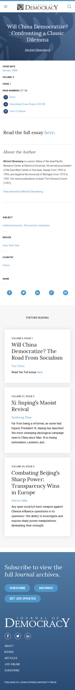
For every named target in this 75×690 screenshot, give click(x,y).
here (49, 132)
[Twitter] (18, 636)
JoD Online (12, 664)
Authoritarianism (12, 225)
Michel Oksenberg (37, 50)
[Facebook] (8, 636)
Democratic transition (37, 225)
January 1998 (10, 70)
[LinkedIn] (28, 636)
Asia (5, 245)
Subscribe (17, 588)
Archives (46, 588)
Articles (11, 658)
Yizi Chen (18, 366)
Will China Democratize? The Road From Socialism (37, 351)
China (6, 265)
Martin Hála (19, 500)
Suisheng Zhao (21, 417)
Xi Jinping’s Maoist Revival (33, 406)
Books (9, 651)
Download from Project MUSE (27, 104)
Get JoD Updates (22, 598)
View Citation (17, 111)
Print (12, 97)
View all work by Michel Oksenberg (23, 191)
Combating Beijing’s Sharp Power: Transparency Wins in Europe (35, 483)
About (9, 646)
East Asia (14, 245)
